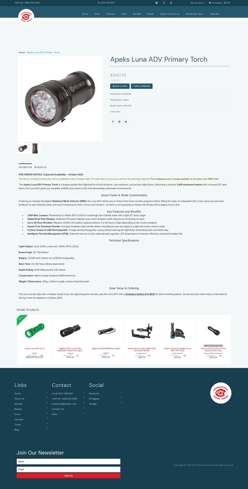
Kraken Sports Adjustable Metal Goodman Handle (142, 349)
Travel (17, 424)
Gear (97, 13)
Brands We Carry (194, 13)
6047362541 (108, 2)
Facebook (94, 393)
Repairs (18, 409)
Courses (110, 13)
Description (25, 167)
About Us (19, 398)
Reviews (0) (41, 167)
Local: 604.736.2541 (62, 393)
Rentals (137, 13)
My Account (197, 3)
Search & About (168, 13)
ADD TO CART (121, 86)
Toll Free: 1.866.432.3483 (64, 398)
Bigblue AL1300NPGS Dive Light (106, 348)
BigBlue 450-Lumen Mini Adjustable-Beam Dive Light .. (70, 349)
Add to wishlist (142, 86)
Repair (150, 13)
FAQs (54, 414)
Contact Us (58, 409)
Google (93, 403)
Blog (16, 429)
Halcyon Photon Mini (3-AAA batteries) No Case (213, 349)
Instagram (94, 398)
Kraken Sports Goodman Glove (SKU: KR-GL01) (177, 349)
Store (17, 414)
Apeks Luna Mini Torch (35, 348)
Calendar (214, 13)
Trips (124, 13)
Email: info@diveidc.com (64, 403)
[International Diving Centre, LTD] (26, 16)
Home (85, 13)
